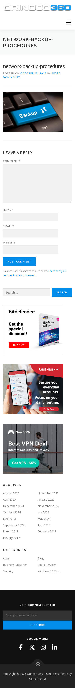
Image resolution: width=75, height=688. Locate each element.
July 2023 (43, 512)
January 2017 (11, 538)
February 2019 (47, 531)
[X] (32, 647)
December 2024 (13, 506)
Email (8, 226)
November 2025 (48, 493)
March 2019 (10, 531)
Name (8, 209)
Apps (6, 558)
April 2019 (44, 525)
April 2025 (9, 499)
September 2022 (13, 525)
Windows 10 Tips (49, 571)
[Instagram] (43, 647)
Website (9, 242)
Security (8, 571)
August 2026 (11, 493)
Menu (68, 22)
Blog (41, 558)
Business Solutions (15, 565)
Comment (11, 161)
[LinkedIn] (54, 647)
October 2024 (12, 512)
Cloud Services (47, 565)
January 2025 (46, 499)
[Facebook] (21, 647)
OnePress (52, 674)
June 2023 (9, 519)
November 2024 (48, 506)
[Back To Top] (37, 664)
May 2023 (44, 519)
